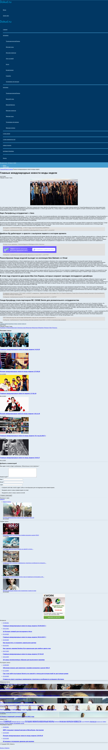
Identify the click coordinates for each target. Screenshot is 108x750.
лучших (28, 721)
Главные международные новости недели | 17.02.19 (18, 393)
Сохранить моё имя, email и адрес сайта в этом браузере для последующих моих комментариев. (28, 487)
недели (19, 323)
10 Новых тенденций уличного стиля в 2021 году (17, 716)
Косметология (9, 70)
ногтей (83, 721)
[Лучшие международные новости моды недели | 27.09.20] (14, 368)
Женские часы (10, 47)
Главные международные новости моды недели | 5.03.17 (20, 457)
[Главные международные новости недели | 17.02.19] (14, 390)
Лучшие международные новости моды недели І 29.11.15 (18, 517)
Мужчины (5, 87)
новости (24, 323)
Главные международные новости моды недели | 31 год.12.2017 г (23, 435)
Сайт (1, 484)
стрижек (11, 723)
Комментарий (4, 476)
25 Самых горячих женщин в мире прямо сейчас (17, 702)
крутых (19, 721)
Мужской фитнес (10, 104)
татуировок (17, 723)
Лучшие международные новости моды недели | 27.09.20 (20, 371)
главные (2, 323)
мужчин (62, 721)
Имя (1, 479)
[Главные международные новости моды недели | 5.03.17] (14, 455)
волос (1, 721)
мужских (57, 721)
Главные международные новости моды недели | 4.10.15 (20, 349)
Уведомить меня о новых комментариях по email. (15, 490)
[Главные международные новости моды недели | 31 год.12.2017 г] (14, 432)
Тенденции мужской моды (13, 93)
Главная (2, 169)
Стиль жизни (6, 133)
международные (9, 323)
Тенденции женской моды (13, 41)
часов (22, 723)
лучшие (22, 721)
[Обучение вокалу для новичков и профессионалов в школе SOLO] (11, 534)
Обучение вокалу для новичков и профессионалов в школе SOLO (21, 535)
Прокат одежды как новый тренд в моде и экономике (18, 688)
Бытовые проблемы (8, 151)
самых (104, 721)
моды (15, 323)
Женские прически (11, 52)
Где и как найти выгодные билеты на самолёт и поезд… (18, 549)
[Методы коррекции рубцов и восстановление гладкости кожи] (11, 589)
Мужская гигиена (10, 128)
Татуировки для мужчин (12, 122)
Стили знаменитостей (9, 139)
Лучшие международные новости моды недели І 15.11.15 (20, 413)
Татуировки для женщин (12, 81)
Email (2, 482)
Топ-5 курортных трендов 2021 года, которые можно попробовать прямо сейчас (28, 709)
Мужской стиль (10, 99)
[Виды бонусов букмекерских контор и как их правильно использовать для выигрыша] (11, 575)
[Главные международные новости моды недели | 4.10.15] (14, 346)
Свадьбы (8, 76)
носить (87, 721)
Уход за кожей (10, 58)
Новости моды (7, 145)
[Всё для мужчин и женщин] (5, 3)
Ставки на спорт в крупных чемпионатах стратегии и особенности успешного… (24, 563)
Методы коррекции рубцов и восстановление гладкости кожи (19, 590)
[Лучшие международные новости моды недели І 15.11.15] (14, 410)
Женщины (5, 35)
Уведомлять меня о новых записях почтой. (13, 492)
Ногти (7, 64)
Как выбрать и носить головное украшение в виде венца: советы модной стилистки (30, 695)
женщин (14, 721)
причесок (93, 721)
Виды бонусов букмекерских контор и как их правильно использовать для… (23, 576)
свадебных (2, 723)
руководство (99, 721)
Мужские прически (11, 110)
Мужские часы (10, 116)
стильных (6, 723)
